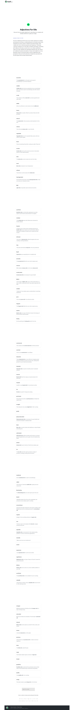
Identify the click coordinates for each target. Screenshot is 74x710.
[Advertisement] (37, 11)
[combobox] (28, 689)
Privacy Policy (19, 707)
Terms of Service (13, 707)
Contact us (26, 708)
